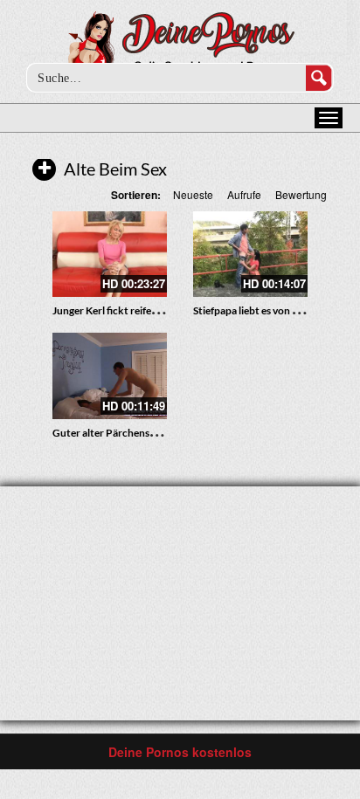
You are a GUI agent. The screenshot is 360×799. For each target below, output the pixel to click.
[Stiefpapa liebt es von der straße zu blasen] (250, 254)
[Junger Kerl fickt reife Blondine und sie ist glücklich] (109, 254)
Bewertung (301, 194)
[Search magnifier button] (319, 78)
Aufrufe (244, 194)
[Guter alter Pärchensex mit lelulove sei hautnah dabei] (109, 375)
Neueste (193, 194)
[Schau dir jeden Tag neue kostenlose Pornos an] (180, 45)
